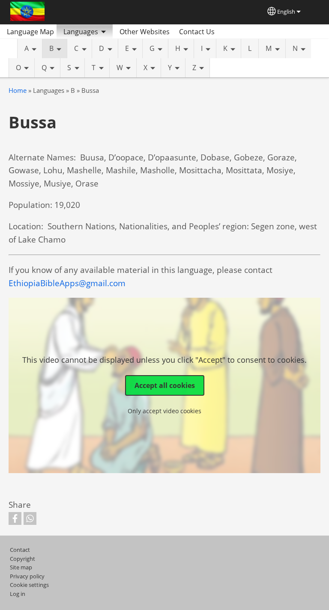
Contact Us (197, 31)
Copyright (22, 559)
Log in (17, 594)
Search (231, 31)
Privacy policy (27, 576)
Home (18, 90)
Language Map (30, 31)
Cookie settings (29, 585)
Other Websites (145, 31)
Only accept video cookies (164, 411)
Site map (21, 567)
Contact (20, 550)
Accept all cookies (165, 385)
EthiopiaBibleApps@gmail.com (67, 283)
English (286, 11)
